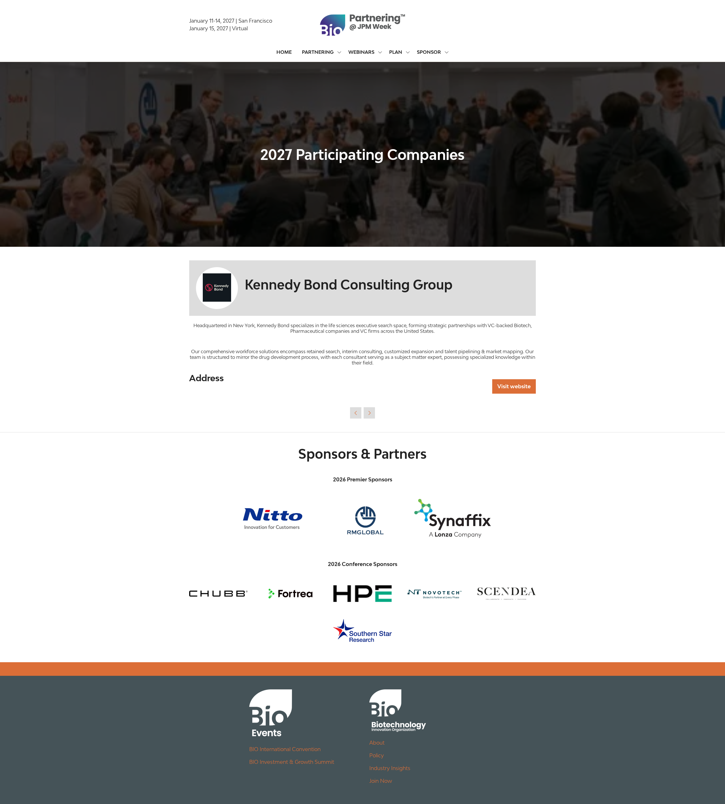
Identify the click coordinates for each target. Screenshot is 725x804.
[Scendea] (506, 594)
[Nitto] (272, 518)
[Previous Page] (355, 413)
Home (284, 52)
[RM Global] (362, 518)
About (377, 742)
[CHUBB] (218, 594)
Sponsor (429, 52)
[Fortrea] (290, 594)
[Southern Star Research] (362, 630)
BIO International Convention (285, 749)
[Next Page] (369, 413)
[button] (514, 386)
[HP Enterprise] (362, 594)
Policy (376, 755)
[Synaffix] (452, 518)
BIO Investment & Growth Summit (291, 762)
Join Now (380, 781)
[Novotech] (434, 594)
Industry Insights (389, 768)
